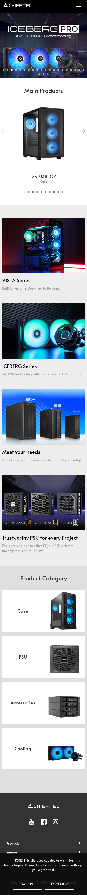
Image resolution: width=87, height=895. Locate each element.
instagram (55, 821)
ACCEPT (28, 884)
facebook (43, 821)
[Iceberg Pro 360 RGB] (43, 45)
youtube (31, 821)
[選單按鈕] (78, 6)
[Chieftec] (17, 5)
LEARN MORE (59, 884)
